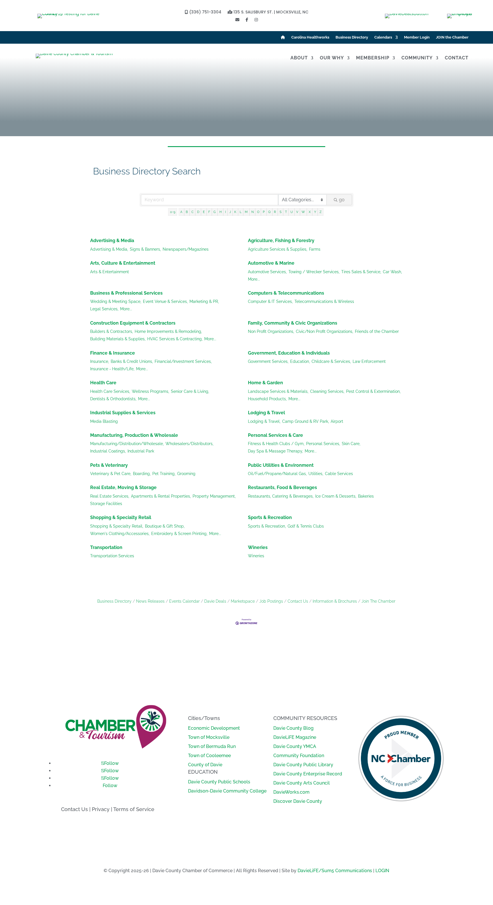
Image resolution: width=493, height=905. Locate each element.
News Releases (150, 601)
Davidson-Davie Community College (227, 791)
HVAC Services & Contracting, (175, 339)
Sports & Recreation (270, 517)
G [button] (214, 212)
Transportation (106, 547)
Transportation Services (112, 556)
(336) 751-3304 (204, 12)
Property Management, (214, 496)
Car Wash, (392, 272)
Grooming (186, 473)
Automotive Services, (267, 272)
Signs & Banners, (145, 249)
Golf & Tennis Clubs (306, 526)
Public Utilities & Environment (281, 465)
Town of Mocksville (208, 737)
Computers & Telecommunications (286, 293)
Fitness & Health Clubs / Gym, (276, 443)
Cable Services (339, 473)
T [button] (286, 212)
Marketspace (243, 601)
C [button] (192, 212)
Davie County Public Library (303, 764)
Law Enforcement (369, 361)
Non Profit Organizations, (271, 331)
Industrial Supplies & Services (122, 412)
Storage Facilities (106, 503)
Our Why (332, 58)
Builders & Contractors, (111, 331)
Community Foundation (298, 755)
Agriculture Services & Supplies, (277, 249)
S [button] (281, 212)
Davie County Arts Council (301, 783)
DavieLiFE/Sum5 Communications (335, 870)
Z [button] (321, 212)
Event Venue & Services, (165, 301)
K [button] (235, 212)
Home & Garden (265, 382)
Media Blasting (104, 421)
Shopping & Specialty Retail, (116, 526)
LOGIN (382, 870)
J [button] (230, 212)
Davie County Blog (293, 728)
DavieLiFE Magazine (294, 737)
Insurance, (99, 361)
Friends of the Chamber (377, 331)
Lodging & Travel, (264, 421)
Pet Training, (163, 473)
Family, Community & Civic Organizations (292, 323)
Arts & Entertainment (109, 272)
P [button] (264, 212)
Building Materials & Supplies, (118, 339)
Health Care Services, (110, 391)
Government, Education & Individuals (289, 353)
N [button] (252, 212)
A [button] (181, 212)
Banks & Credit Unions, (132, 361)
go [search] (342, 199)
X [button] (310, 212)
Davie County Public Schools (219, 782)
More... (254, 279)
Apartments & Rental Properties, (161, 496)
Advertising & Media (112, 240)
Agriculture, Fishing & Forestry (281, 240)
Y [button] (315, 212)
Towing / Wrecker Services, (314, 272)
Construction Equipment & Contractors (132, 323)
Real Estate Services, (109, 496)
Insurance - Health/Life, (112, 369)
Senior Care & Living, (190, 391)
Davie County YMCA (294, 746)
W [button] (303, 212)
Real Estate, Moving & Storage (123, 487)
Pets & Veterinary (109, 465)
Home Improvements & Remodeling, (168, 331)
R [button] (275, 212)
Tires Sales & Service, (361, 272)
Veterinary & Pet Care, (110, 473)
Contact (456, 58)
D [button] (198, 212)
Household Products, (267, 399)
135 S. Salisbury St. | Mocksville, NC (270, 12)
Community (417, 58)
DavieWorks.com (291, 792)
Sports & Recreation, (267, 526)
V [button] (297, 212)
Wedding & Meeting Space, (115, 301)
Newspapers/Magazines (186, 249)
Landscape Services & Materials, (278, 391)
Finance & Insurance (112, 353)
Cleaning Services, (327, 391)
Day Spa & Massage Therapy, (275, 451)
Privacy (101, 809)
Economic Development (214, 728)
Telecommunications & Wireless (324, 301)
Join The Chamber (378, 601)
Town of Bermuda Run (212, 746)
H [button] (220, 212)
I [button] (225, 212)
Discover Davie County (297, 801)
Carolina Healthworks (310, 37)
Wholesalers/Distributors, (189, 443)
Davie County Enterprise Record (307, 774)
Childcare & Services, (331, 361)
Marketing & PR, (204, 301)
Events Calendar (184, 601)
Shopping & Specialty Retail (120, 517)
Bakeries (366, 496)
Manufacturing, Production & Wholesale (134, 435)
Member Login (417, 37)
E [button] (204, 212)
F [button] (209, 212)
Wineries (258, 547)
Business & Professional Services (126, 293)
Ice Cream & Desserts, (335, 496)
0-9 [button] (172, 212)
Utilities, (315, 473)
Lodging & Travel (266, 412)
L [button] (240, 212)
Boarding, (142, 473)
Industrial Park (141, 451)
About (299, 58)
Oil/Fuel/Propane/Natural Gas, (277, 473)
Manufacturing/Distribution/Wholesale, (127, 443)
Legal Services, (104, 309)
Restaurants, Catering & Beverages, (281, 496)
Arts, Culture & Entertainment (122, 263)
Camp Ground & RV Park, (305, 421)
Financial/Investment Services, (183, 361)
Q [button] (269, 212)
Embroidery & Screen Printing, (179, 533)
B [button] (187, 212)
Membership (372, 58)
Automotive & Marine (271, 263)
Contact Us (298, 601)
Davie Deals (215, 601)
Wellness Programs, (150, 391)
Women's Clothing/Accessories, (119, 533)
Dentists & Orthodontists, (113, 399)
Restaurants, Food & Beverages (282, 487)
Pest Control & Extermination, (373, 391)
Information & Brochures (335, 601)
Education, (300, 361)
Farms (314, 249)
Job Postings (271, 601)
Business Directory (352, 37)
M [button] (246, 212)
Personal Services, (323, 443)
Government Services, (268, 361)
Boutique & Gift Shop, (165, 526)
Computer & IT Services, (270, 301)
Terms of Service (133, 809)
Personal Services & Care (275, 435)
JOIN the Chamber (452, 37)
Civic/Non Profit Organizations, (324, 331)
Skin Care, (351, 443)
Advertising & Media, (109, 249)
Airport (337, 421)
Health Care (103, 382)
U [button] (291, 212)
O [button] (258, 212)
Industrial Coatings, (108, 451)
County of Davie (205, 764)
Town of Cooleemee (209, 755)
